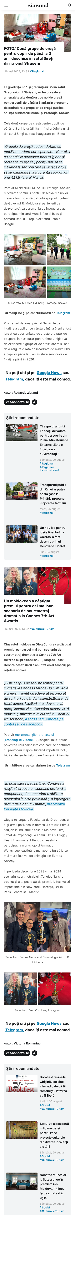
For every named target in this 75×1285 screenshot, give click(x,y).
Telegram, (14, 379)
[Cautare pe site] (70, 5)
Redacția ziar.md (26, 392)
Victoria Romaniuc (27, 1043)
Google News (49, 372)
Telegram (63, 313)
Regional (37, 71)
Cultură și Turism (42, 629)
